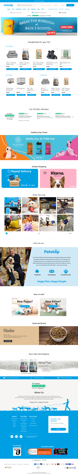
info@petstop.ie (33, 423)
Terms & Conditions (23, 423)
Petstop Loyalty (23, 429)
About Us (14, 421)
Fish (29, 9)
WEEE (14, 426)
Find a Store (33, 418)
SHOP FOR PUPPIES (24, 306)
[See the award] (39, 451)
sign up (58, 429)
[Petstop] (8, 5)
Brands (23, 421)
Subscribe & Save (52, 9)
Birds (24, 9)
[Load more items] (39, 233)
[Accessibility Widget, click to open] (75, 468)
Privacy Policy (23, 425)
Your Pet (61, 9)
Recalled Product (24, 426)
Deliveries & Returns (23, 418)
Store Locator (14, 420)
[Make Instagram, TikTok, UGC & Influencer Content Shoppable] (70, 233)
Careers (14, 423)
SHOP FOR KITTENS (53, 306)
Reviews (23, 428)
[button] (13, 205)
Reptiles (33, 9)
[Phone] (38, 5)
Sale (38, 9)
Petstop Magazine (23, 431)
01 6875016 (33, 420)
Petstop (9, 464)
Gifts (42, 9)
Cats (13, 9)
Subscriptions (23, 420)
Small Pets (19, 9)
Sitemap (14, 425)
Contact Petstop (14, 418)
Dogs (8, 9)
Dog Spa (67, 9)
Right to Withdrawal (33, 425)
